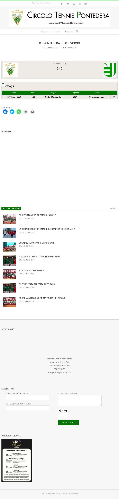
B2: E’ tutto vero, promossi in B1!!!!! (37, 215)
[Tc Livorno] (97, 70)
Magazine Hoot (57, 493)
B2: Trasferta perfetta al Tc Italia (37, 284)
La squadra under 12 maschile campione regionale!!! (47, 229)
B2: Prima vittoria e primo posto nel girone (42, 298)
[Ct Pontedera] (22, 70)
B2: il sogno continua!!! (31, 270)
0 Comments (72, 47)
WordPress (74, 493)
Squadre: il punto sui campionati (36, 243)
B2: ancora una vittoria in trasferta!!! (39, 257)
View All (113, 209)
